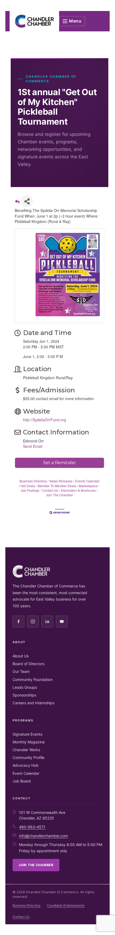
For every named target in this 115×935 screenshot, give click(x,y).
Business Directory (33, 481)
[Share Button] (27, 201)
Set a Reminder (59, 462)
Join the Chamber (35, 865)
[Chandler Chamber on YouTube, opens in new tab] (62, 621)
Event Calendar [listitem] (26, 773)
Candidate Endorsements (66, 905)
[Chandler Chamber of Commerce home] (34, 21)
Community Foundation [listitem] (33, 679)
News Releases (60, 481)
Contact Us (50, 490)
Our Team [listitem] (21, 671)
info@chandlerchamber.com (43, 835)
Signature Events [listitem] (27, 734)
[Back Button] (17, 202)
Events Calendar (87, 481)
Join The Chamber (59, 495)
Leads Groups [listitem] (25, 687)
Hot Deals (28, 485)
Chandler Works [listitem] (26, 749)
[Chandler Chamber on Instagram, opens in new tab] (33, 621)
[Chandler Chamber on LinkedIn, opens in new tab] (47, 621)
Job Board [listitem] (22, 781)
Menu (75, 21)
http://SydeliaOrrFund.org (44, 419)
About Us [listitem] (21, 656)
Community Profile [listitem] (28, 757)
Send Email (32, 446)
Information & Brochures (78, 490)
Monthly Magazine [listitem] (29, 742)
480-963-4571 (32, 827)
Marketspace (88, 485)
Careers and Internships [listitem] (33, 703)
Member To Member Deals (57, 485)
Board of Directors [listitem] (28, 663)
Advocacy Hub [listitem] (26, 765)
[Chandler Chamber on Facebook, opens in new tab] (18, 621)
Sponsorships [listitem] (24, 695)
